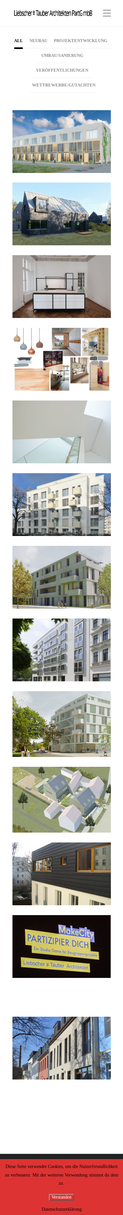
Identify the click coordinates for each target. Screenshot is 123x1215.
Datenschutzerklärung (62, 1209)
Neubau (58, 144)
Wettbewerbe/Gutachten (59, 364)
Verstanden (61, 1197)
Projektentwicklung (59, 149)
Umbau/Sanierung (59, 295)
